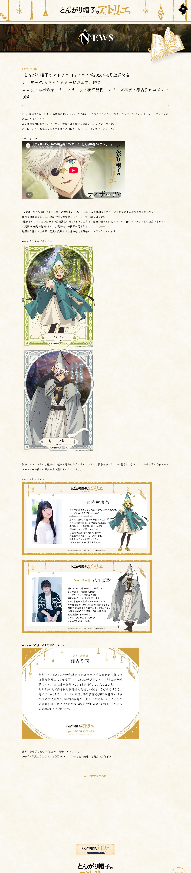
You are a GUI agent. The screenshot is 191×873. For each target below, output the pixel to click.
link (95, 849)
